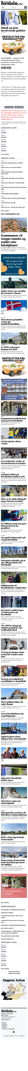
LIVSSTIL (4, 888)
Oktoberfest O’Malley (7, 912)
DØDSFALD (3, 130)
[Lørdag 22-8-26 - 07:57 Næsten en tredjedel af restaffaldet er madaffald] (14, 670)
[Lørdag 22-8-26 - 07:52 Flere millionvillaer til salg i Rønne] (14, 693)
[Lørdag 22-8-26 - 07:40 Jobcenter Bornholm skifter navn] (14, 769)
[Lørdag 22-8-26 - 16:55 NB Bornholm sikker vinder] (14, 433)
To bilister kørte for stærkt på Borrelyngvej (13, 198)
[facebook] (14, 1031)
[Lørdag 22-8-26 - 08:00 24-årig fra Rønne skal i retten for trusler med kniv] (14, 644)
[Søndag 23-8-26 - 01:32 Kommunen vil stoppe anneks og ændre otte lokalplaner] (14, 224)
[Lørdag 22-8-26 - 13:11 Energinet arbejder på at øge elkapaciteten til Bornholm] (14, 552)
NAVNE (2, 759)
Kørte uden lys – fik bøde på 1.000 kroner (13, 207)
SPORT (2, 439)
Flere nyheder (5, 154)
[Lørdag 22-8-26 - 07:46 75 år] (14, 753)
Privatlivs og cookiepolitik (8, 1028)
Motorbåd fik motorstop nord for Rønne (12, 178)
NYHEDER (3, 232)
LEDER (2, 416)
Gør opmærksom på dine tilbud (10, 936)
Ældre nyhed (19, 107)
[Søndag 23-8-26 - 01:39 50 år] (14, 305)
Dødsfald (3, 132)
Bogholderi (4, 1025)
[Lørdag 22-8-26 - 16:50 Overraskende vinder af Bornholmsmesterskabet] (14, 452)
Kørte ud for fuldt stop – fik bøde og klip (12, 183)
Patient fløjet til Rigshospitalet (10, 193)
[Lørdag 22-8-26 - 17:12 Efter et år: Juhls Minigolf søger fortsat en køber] (14, 490)
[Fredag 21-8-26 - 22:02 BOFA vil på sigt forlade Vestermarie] (14, 829)
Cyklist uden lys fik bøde (8, 202)
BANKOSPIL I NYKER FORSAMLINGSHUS (13, 925)
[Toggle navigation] (3, 7)
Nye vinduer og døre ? (7, 928)
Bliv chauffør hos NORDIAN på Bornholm (13, 909)
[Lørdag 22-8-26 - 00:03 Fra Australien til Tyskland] (14, 882)
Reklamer (4, 1022)
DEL (3, 67)
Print (9, 67)
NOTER (2, 161)
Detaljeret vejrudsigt (14, 973)
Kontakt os (4, 1024)
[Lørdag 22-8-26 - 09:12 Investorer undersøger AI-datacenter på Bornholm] (14, 601)
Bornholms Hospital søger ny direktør (12, 163)
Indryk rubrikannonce (7, 939)
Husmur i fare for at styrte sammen (11, 167)
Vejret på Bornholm (14, 971)
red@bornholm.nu (5, 1019)
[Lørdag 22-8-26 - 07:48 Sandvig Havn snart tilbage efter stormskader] (14, 728)
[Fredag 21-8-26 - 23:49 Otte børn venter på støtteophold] (14, 792)
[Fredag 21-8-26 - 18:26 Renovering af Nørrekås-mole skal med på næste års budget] (14, 852)
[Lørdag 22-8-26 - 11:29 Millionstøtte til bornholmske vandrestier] (14, 577)
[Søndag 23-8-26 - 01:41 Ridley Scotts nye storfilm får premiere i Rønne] (14, 282)
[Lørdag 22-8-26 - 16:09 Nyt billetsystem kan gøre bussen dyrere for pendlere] (14, 515)
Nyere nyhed (9, 107)
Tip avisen (4, 1027)
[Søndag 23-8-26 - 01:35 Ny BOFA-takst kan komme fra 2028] (14, 338)
